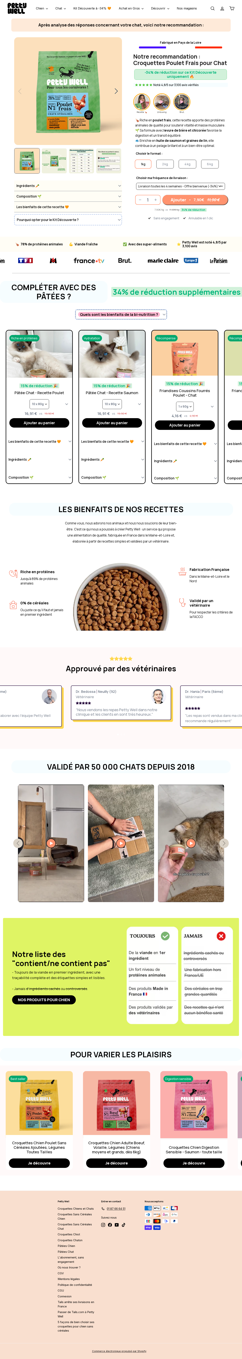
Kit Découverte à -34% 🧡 (92, 8)
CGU (61, 1290)
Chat (59, 8)
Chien (40, 8)
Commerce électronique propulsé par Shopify (119, 1351)
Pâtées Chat (66, 1252)
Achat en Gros (130, 8)
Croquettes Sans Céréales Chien (75, 1216)
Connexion (64, 1296)
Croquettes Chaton (70, 1240)
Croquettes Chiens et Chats (76, 1208)
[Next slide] (116, 91)
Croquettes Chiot (69, 1234)
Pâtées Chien (66, 1246)
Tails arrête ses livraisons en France (76, 1304)
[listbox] (180, 186)
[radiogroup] (180, 182)
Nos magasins (187, 8)
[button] (68, 186)
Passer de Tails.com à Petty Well (76, 1314)
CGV (61, 1273)
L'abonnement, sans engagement (71, 1260)
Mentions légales (69, 1279)
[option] (143, 164)
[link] (44, 999)
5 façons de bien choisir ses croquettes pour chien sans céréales (76, 1326)
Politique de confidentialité (75, 1285)
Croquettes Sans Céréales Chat (75, 1226)
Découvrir (158, 8)
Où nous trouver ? (69, 1267)
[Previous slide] (19, 91)
